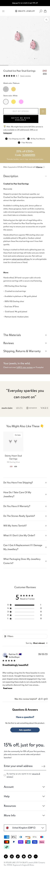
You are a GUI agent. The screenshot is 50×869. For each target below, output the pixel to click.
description (10, 176)
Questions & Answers (25, 709)
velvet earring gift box (21, 259)
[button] (43, 111)
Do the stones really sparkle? (19, 515)
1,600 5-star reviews (24, 367)
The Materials (12, 335)
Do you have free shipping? (18, 482)
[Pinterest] (24, 856)
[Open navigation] (3, 11)
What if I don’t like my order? (19, 535)
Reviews (8, 343)
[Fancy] (36, 856)
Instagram (7, 133)
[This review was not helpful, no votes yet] (45, 699)
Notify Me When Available (20, 119)
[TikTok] (18, 856)
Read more (7, 688)
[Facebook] (6, 856)
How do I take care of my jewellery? (17, 494)
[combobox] (37, 643)
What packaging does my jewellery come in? (22, 561)
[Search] (40, 11)
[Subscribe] (43, 766)
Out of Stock (21, 111)
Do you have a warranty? (16, 506)
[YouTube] (30, 856)
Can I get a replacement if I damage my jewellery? (22, 547)
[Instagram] (12, 856)
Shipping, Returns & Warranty (22, 351)
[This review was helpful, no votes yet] (40, 699)
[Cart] (45, 11)
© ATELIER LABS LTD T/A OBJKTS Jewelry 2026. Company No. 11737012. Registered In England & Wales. (24, 864)
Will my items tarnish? (15, 525)
